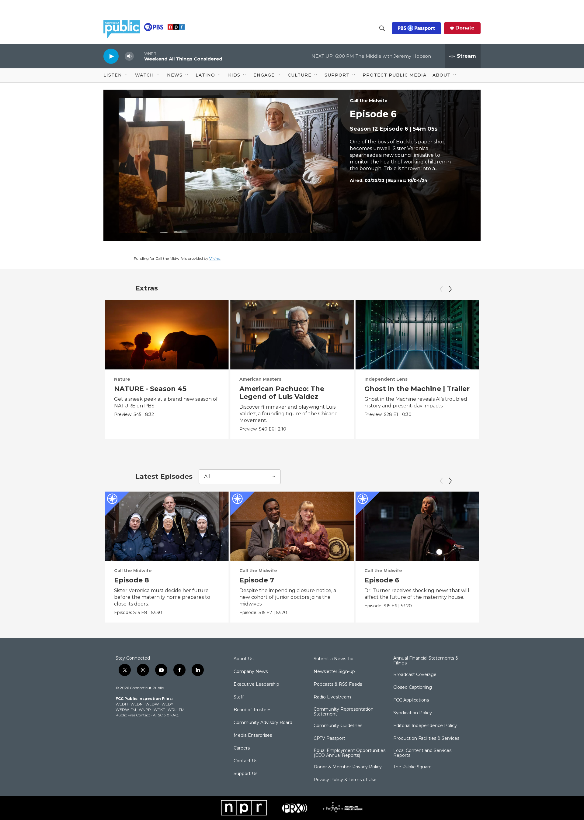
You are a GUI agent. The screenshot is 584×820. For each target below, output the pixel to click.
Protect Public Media (394, 75)
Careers (242, 748)
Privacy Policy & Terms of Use (345, 779)
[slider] (139, 56)
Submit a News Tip (333, 659)
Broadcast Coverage (414, 674)
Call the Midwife (369, 100)
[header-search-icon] (382, 28)
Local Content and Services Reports (422, 753)
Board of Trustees (252, 710)
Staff (239, 697)
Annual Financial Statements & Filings (425, 661)
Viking (215, 258)
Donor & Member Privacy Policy (348, 767)
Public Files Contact (133, 715)
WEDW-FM (126, 709)
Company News (251, 671)
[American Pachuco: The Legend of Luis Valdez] (292, 334)
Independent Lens (386, 379)
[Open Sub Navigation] (126, 75)
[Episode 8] (167, 526)
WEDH (122, 704)
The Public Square (412, 767)
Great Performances (513, 379)
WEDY (167, 704)
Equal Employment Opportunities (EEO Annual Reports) (349, 753)
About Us (243, 659)
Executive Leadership (256, 684)
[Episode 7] (292, 526)
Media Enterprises (253, 735)
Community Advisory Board (263, 722)
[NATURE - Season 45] (167, 334)
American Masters (260, 379)
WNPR (145, 709)
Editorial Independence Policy (425, 725)
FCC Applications (411, 700)
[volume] (129, 56)
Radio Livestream (332, 697)
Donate (464, 28)
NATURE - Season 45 (150, 389)
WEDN (136, 704)
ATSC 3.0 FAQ (166, 715)
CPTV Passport (329, 738)
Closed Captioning (412, 687)
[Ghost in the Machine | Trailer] (417, 334)
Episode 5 (507, 580)
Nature (122, 379)
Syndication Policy (412, 713)
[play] (111, 56)
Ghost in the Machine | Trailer (417, 389)
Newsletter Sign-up (334, 671)
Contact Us (245, 761)
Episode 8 (131, 580)
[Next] (450, 289)
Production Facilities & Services (426, 738)
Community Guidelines (338, 725)
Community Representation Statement (344, 712)
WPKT (159, 709)
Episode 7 (256, 580)
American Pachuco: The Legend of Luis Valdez (281, 393)
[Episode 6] (417, 526)
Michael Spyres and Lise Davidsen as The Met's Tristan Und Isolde (532, 397)
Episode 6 (381, 580)
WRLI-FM (176, 709)
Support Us (245, 773)
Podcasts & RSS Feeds (338, 684)
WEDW (152, 704)
